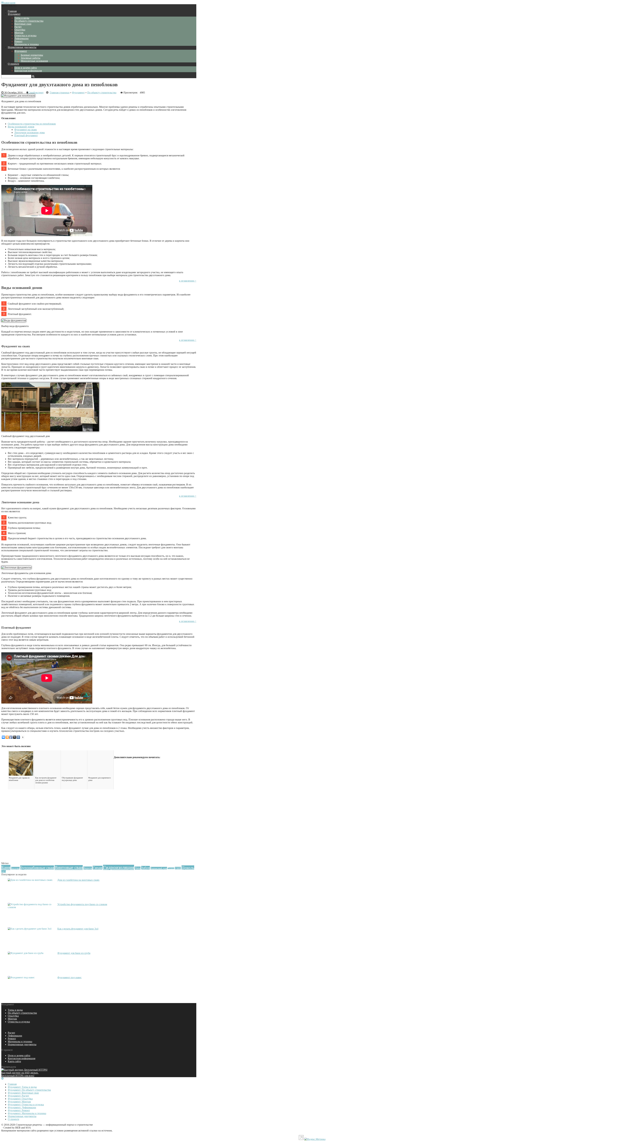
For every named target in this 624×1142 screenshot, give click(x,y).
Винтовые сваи (22, 23)
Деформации (21, 38)
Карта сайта (14, 1061)
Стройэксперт (36, 92)
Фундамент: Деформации (22, 1107)
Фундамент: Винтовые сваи (23, 1092)
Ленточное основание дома (29, 132)
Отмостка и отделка (25, 35)
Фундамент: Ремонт (19, 1110)
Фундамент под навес (69, 977)
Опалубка (19, 29)
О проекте (13, 63)
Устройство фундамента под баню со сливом (82, 904)
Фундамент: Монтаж (19, 1101)
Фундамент (14, 14)
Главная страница (59, 92)
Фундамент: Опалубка (20, 1098)
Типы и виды (21, 18)
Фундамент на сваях (25, 129)
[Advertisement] (98, 838)
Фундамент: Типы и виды (22, 1087)
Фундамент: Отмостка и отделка (26, 1104)
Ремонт (18, 41)
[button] (9, 5)
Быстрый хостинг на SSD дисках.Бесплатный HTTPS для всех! (20, 1074)
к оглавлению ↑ (187, 280)
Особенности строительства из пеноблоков (32, 123)
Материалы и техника (26, 44)
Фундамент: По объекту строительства (29, 1090)
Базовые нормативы (32, 55)
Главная (12, 11)
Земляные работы (30, 58)
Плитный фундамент (26, 135)
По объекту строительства (28, 21)
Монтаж (18, 32)
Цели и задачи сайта (25, 67)
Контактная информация (28, 70)
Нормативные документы (22, 47)
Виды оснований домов (21, 126)
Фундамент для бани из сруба (73, 953)
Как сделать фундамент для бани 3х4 (77, 928)
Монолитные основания (34, 60)
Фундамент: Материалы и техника (27, 1113)
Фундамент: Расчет (18, 1095)
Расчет (18, 26)
